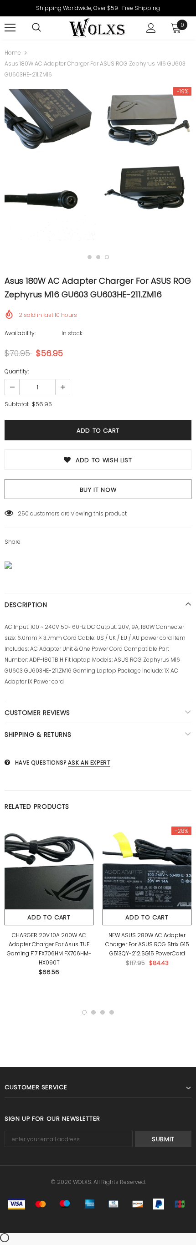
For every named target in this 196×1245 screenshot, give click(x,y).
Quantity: (17, 371)
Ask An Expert (89, 762)
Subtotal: (17, 404)
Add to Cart (48, 917)
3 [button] (107, 257)
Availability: (20, 333)
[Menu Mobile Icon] (10, 27)
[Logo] (97, 27)
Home (13, 52)
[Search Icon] (36, 27)
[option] (50, 166)
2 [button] (98, 257)
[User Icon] (151, 28)
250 (23, 513)
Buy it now (98, 489)
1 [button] (90, 257)
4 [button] (111, 1012)
